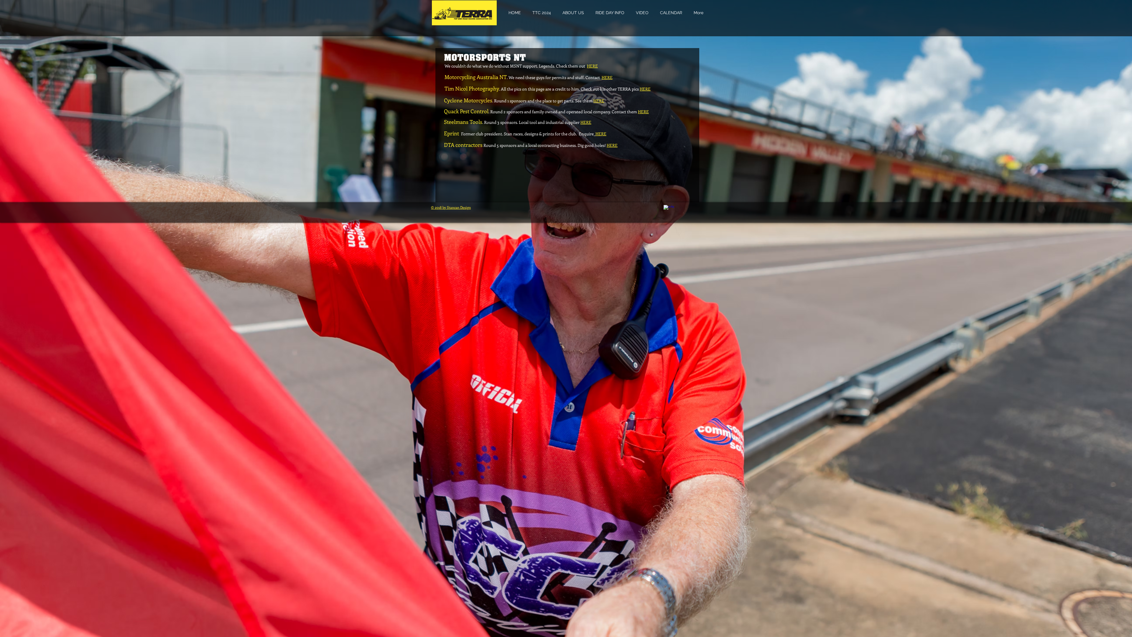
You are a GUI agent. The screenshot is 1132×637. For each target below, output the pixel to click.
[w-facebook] (669, 210)
